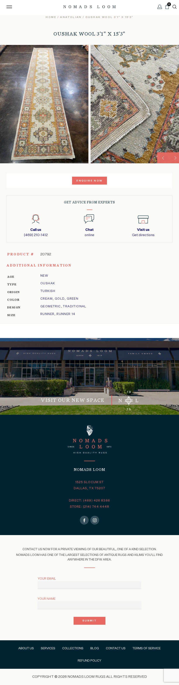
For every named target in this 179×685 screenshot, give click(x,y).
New (44, 275)
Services (48, 648)
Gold (60, 298)
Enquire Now (89, 181)
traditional (74, 306)
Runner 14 (66, 314)
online (89, 232)
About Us (26, 648)
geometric (50, 306)
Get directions (143, 232)
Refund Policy (89, 660)
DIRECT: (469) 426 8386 (89, 500)
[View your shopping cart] (167, 8)
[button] (162, 157)
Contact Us (116, 648)
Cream (46, 298)
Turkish (47, 291)
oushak (47, 283)
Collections (72, 648)
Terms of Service (147, 648)
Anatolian (71, 17)
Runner (47, 314)
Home (51, 17)
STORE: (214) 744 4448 (89, 506)
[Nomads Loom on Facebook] (84, 520)
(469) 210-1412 (36, 232)
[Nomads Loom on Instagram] (94, 520)
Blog (94, 648)
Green (72, 298)
